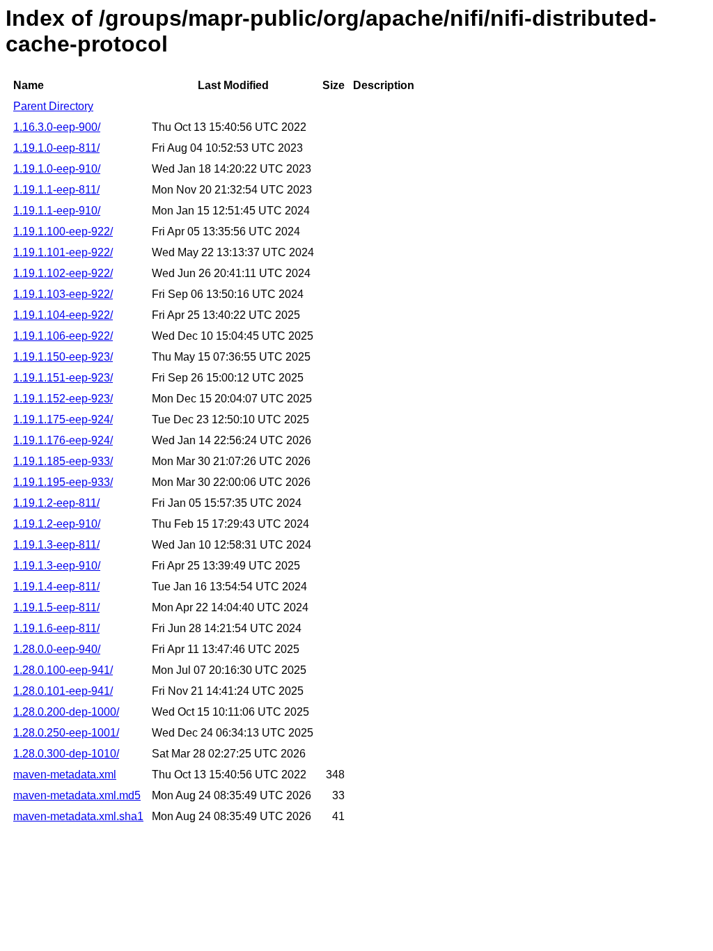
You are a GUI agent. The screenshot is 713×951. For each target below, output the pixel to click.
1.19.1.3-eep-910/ (56, 566)
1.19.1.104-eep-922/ (63, 315)
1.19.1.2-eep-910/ (56, 524)
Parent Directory (53, 106)
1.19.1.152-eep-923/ (63, 398)
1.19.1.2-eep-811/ (56, 503)
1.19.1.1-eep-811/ (56, 190)
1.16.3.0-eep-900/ (56, 127)
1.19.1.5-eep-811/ (56, 607)
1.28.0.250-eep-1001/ (66, 733)
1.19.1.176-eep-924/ (63, 440)
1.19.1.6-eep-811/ (56, 628)
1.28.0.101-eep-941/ (63, 691)
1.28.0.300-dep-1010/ (66, 754)
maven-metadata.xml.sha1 (78, 816)
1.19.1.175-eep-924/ (63, 419)
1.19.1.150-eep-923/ (63, 357)
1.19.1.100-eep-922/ (63, 231)
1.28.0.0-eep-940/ (56, 649)
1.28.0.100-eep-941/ (63, 670)
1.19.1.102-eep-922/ (63, 273)
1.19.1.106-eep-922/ (63, 336)
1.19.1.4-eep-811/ (56, 586)
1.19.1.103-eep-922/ (63, 294)
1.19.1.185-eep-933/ (63, 461)
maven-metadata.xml (64, 774)
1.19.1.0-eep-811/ (56, 148)
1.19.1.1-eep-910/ (56, 211)
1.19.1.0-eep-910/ (56, 169)
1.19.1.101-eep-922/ (63, 252)
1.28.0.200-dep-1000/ (66, 712)
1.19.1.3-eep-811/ (56, 545)
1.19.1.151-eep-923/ (63, 378)
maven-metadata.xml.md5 (77, 795)
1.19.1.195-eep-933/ (63, 482)
